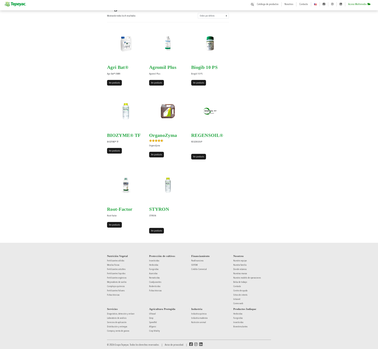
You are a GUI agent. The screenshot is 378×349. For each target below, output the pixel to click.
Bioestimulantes (240, 326)
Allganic (152, 326)
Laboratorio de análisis (116, 318)
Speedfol (153, 322)
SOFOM (194, 265)
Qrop (151, 318)
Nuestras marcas (240, 273)
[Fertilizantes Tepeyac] (16, 4)
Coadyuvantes (155, 282)
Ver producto (114, 82)
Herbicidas (153, 265)
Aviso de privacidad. (174, 344)
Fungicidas (153, 269)
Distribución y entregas (117, 326)
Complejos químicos (116, 286)
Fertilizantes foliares (116, 290)
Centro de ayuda (240, 290)
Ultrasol (152, 313)
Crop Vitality (154, 330)
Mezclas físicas (113, 265)
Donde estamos (240, 269)
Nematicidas (154, 277)
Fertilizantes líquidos (116, 273)
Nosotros (289, 4)
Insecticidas (154, 260)
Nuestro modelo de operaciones (247, 277)
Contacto (303, 4)
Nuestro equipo (240, 260)
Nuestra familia (240, 265)
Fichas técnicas (113, 294)
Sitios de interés (240, 294)
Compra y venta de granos (118, 330)
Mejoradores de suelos (117, 282)
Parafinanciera (197, 260)
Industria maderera (199, 318)
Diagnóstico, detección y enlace (120, 313)
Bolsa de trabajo (240, 282)
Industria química (198, 313)
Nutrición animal (198, 322)
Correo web (238, 303)
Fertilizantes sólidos (115, 260)
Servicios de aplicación (117, 322)
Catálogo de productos (268, 4)
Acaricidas (153, 273)
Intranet (236, 299)
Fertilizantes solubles (116, 269)
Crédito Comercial (199, 269)
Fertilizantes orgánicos (116, 277)
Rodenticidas (154, 286)
